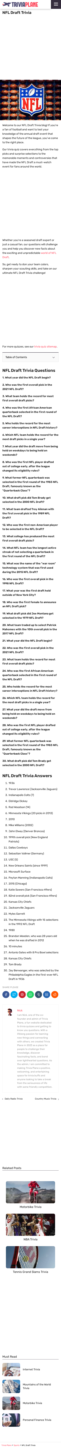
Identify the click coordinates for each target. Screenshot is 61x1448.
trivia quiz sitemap (45, 346)
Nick (20, 1010)
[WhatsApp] (30, 994)
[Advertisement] (30, 46)
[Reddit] (54, 994)
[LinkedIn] (46, 994)
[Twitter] (14, 994)
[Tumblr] (38, 994)
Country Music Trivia (45, 1098)
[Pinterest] (22, 994)
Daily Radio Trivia (14, 1098)
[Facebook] (5, 994)
